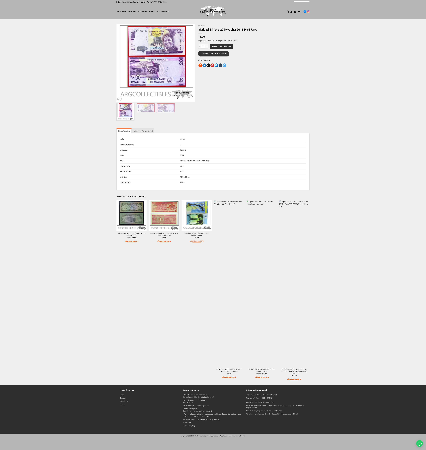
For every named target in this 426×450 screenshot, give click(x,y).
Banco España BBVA (190, 397)
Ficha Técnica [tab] (124, 131)
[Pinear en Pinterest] (212, 65)
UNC (181, 166)
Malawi (182, 139)
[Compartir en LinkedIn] (216, 65)
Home (122, 395)
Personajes (206, 161)
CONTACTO (154, 11)
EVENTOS (132, 11)
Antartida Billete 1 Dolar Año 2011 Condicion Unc (196, 234)
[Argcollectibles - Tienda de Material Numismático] (213, 11)
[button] (295, 11)
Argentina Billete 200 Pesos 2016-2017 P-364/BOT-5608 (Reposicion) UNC (294, 371)
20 (181, 145)
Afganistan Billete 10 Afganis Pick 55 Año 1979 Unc (131, 234)
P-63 (181, 171)
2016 (182, 155)
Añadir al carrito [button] (132, 241)
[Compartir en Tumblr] (220, 65)
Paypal (186, 414)
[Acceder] (291, 11)
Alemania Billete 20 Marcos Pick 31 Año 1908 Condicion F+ (229, 370)
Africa (182, 182)
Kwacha (183, 150)
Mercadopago (189, 406)
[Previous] (121, 62)
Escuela (198, 161)
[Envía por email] (208, 65)
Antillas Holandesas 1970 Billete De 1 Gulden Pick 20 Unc (164, 234)
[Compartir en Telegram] (224, 65)
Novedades (124, 401)
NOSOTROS (142, 11)
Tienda (122, 404)
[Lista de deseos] (299, 11)
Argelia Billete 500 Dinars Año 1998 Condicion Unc (262, 370)
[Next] (191, 62)
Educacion (191, 161)
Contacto (123, 398)
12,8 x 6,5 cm (185, 177)
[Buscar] (288, 11)
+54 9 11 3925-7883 (269, 395)
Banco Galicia (188, 402)
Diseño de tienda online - (232, 436)
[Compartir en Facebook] (200, 65)
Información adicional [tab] (143, 131)
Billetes (201, 26)
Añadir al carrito (221, 46)
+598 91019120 (267, 398)
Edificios (183, 161)
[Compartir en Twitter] (204, 65)
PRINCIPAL (121, 11)
